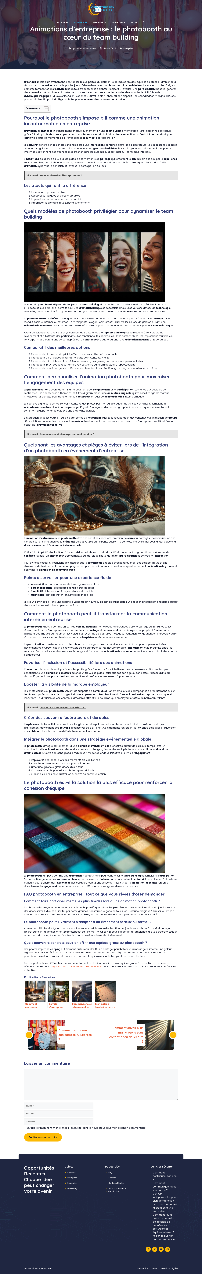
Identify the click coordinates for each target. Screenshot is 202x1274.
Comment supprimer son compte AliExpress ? (75, 1034)
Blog (134, 22)
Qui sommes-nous (117, 1188)
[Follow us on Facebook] (148, 1249)
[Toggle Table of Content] (45, 108)
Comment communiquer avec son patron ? (164, 1186)
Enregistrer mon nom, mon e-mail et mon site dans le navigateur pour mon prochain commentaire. (86, 1128)
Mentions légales (116, 1183)
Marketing (118, 22)
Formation (99, 22)
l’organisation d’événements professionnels (76, 966)
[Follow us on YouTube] (161, 1249)
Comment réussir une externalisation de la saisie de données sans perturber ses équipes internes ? (164, 1223)
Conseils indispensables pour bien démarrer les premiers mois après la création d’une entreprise (165, 1202)
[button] (143, 22)
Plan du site (113, 1191)
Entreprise (80, 22)
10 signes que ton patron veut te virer (164, 1237)
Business (62, 22)
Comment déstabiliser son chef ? (165, 1176)
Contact (112, 1177)
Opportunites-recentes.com (38, 1268)
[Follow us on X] (154, 1249)
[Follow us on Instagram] (167, 1249)
